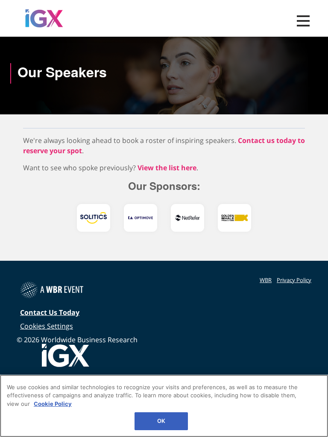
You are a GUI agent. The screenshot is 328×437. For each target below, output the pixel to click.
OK (161, 420)
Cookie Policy (53, 403)
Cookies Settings (46, 326)
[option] (93, 218)
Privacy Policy (294, 280)
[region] (164, 406)
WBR (266, 280)
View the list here (167, 167)
